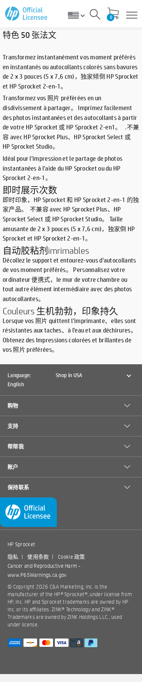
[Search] (95, 15)
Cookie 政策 (71, 556)
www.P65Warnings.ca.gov (37, 575)
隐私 (13, 556)
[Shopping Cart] (113, 14)
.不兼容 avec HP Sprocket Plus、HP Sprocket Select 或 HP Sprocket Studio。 (71, 137)
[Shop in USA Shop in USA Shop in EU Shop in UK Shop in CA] (79, 15)
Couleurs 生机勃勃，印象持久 (60, 311)
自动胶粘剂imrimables (46, 250)
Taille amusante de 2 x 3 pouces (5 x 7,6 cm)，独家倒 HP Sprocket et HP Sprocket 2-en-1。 (69, 228)
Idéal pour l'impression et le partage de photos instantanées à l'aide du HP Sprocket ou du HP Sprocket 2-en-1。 (62, 168)
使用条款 (38, 556)
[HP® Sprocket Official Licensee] (26, 14)
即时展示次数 (30, 190)
